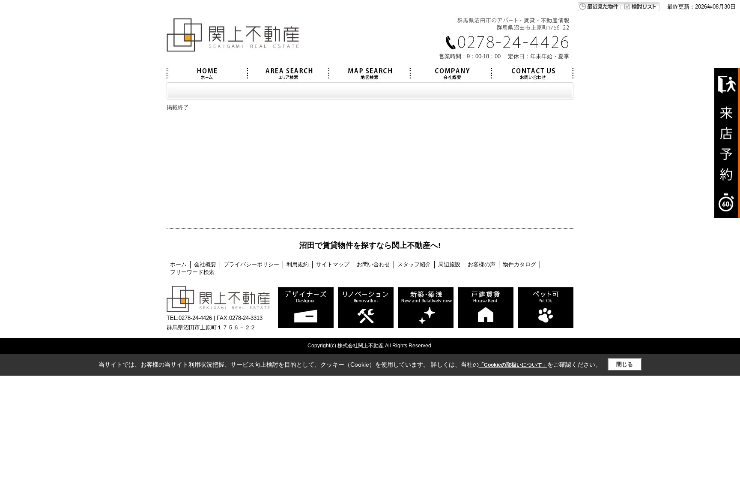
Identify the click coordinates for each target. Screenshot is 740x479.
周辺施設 (449, 264)
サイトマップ (332, 264)
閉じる (624, 364)
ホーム (178, 264)
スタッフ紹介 (414, 264)
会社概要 (205, 264)
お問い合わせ (373, 264)
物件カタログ (519, 264)
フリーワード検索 (192, 272)
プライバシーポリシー (251, 264)
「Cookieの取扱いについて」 (513, 365)
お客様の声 (481, 264)
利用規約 (297, 264)
